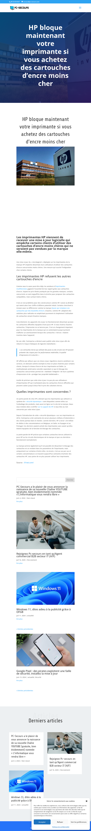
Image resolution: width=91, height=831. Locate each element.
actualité (30, 616)
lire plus (19, 501)
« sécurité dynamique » (34, 401)
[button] (86, 801)
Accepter (42, 822)
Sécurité (38, 677)
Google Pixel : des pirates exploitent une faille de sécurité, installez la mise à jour (43, 672)
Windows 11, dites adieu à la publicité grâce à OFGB (43, 611)
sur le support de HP (45, 407)
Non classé (31, 498)
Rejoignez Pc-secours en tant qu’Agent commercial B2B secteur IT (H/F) (39, 555)
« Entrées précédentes (24, 629)
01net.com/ (29, 462)
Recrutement (32, 560)
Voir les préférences (78, 822)
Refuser (60, 822)
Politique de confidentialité (60, 827)
